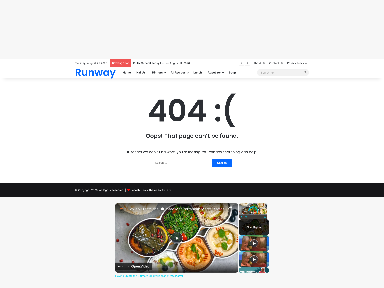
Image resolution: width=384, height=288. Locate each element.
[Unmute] (246, 216)
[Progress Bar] (253, 214)
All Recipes (178, 72)
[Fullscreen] (265, 216)
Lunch (197, 72)
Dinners (157, 72)
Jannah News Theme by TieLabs (151, 190)
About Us (259, 63)
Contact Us (276, 63)
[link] (122, 210)
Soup (232, 72)
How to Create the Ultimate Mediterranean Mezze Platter (176, 209)
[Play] (241, 216)
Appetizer (214, 72)
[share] (230, 207)
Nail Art (141, 72)
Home (127, 72)
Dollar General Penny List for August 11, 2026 (161, 63)
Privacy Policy (295, 63)
